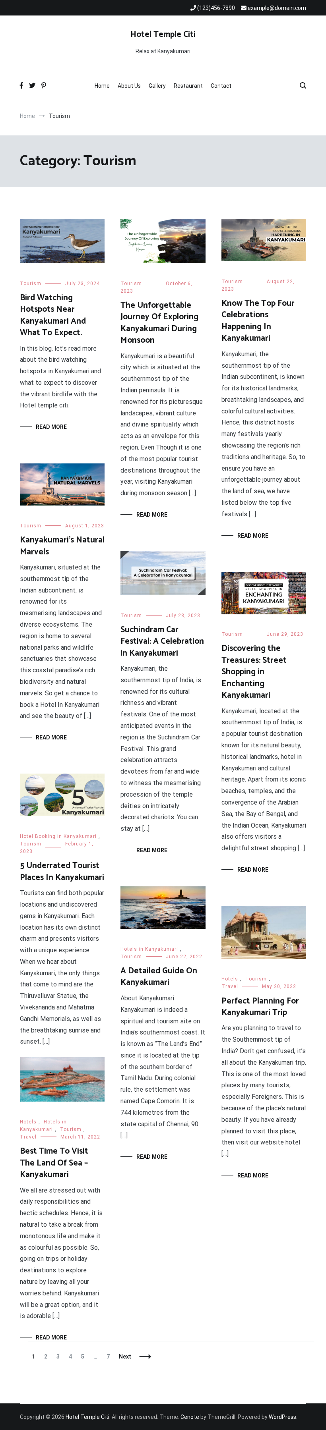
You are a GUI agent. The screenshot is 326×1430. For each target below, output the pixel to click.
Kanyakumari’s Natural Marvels (62, 545)
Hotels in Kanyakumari (149, 949)
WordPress (282, 1417)
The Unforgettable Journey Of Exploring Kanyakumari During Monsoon (159, 323)
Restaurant (188, 86)
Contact (221, 86)
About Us (129, 86)
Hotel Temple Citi (163, 34)
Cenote (189, 1417)
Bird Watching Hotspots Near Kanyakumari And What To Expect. (53, 315)
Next (125, 1356)
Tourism (30, 283)
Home (102, 86)
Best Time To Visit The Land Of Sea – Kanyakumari (54, 1162)
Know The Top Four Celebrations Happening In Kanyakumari (258, 321)
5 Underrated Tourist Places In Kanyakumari (62, 871)
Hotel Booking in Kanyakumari (58, 836)
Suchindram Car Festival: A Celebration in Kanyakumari (162, 641)
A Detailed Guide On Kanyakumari (158, 976)
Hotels (229, 979)
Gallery (157, 86)
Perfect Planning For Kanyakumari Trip (260, 1006)
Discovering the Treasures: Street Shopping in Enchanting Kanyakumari (254, 672)
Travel (229, 986)
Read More (51, 427)
